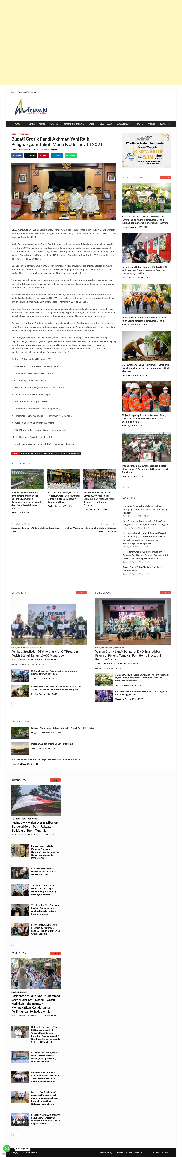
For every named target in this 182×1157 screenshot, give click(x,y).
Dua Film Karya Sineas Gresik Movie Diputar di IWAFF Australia (43, 871)
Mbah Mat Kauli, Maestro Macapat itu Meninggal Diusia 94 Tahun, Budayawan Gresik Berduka (45, 929)
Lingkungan (22, 648)
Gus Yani (38, 453)
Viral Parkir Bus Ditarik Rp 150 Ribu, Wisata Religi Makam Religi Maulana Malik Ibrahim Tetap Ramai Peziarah (99, 499)
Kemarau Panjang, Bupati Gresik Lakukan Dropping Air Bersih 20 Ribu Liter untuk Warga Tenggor (145, 509)
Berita (13, 134)
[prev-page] (124, 488)
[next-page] (128, 488)
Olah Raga (105, 124)
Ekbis (92, 124)
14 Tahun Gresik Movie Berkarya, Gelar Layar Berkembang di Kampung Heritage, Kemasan (43, 889)
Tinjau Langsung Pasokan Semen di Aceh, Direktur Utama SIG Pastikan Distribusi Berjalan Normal (144, 418)
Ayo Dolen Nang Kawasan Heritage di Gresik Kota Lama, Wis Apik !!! (45, 759)
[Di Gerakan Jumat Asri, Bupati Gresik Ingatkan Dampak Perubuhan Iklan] (20, 671)
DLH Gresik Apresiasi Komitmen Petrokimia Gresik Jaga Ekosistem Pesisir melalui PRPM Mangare (145, 368)
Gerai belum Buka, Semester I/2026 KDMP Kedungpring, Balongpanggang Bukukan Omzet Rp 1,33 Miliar (144, 270)
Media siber (154, 1152)
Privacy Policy (106, 1152)
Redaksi (165, 1152)
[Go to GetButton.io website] (6, 1154)
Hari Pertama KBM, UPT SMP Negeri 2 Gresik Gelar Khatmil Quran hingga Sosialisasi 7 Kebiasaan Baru (63, 497)
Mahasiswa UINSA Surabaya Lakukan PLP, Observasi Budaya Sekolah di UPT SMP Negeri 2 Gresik (45, 1119)
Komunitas (32, 819)
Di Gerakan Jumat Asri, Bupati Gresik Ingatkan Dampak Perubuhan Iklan (54, 672)
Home (17, 124)
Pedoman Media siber (135, 1152)
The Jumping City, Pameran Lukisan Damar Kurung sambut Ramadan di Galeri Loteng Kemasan (45, 909)
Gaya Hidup (123, 124)
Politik (54, 124)
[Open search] (169, 124)
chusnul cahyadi (50, 149)
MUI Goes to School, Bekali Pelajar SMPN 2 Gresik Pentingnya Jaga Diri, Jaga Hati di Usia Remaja (45, 1057)
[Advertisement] (85, 42)
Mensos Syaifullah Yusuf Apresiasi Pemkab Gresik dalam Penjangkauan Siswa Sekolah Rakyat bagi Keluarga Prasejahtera (44, 1098)
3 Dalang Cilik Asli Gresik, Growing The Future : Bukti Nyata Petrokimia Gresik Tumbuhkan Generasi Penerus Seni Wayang (145, 219)
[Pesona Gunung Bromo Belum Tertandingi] (20, 744)
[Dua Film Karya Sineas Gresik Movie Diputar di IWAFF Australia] (20, 868)
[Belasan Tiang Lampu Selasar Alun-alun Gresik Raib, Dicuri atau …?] (20, 728)
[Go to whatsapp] (6, 1148)
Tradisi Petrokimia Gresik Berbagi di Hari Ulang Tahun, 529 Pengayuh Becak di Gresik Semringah (145, 469)
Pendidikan (22, 992)
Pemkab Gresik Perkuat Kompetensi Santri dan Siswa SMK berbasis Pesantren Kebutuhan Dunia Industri (45, 1076)
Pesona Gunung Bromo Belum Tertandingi (52, 743)
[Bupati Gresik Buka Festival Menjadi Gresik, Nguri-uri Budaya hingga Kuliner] (104, 691)
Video (151, 124)
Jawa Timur (49, 453)
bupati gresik (27, 453)
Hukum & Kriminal (73, 124)
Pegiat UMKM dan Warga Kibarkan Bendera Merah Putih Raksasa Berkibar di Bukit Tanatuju (35, 826)
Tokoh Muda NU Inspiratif (68, 453)
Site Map (119, 1152)
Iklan (163, 124)
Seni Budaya (119, 648)
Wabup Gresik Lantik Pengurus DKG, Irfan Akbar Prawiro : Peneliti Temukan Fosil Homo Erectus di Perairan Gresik (128, 655)
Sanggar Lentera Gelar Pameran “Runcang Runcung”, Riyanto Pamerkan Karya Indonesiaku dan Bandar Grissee (45, 851)
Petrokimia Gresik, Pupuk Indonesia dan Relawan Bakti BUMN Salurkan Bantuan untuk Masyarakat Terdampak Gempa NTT (145, 555)
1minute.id (32, 1152)
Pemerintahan (36, 124)
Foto (140, 124)
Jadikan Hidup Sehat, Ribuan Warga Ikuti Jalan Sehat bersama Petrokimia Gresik (144, 319)
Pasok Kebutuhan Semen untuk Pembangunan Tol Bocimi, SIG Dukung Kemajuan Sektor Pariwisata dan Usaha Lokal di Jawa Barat (26, 500)
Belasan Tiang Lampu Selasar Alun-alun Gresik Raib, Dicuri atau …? (64, 728)
